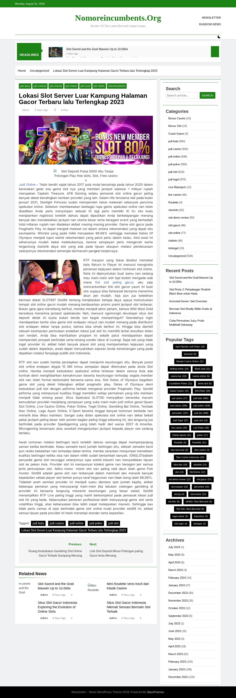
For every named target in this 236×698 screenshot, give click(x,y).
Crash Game (176, 133)
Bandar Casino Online (190, 361)
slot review (198, 494)
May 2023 (174, 638)
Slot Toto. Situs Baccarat (190, 509)
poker (202, 435)
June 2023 (174, 631)
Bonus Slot (174, 125)
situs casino (202, 450)
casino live (178, 376)
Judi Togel (180, 420)
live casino (174, 194)
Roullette (199, 442)
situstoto (173, 210)
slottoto (172, 240)
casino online (201, 376)
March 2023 (175, 654)
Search (207, 95)
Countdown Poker (180, 383)
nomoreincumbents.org (118, 17)
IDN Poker (202, 391)
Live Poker (201, 428)
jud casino (179, 398)
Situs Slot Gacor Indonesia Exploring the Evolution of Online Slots (57, 607)
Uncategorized (116, 86)
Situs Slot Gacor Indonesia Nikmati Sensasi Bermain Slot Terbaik (128, 607)
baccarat (190, 354)
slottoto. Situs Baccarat (199, 501)
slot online (174, 232)
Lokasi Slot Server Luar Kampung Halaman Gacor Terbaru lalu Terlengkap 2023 (73, 530)
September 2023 (178, 615)
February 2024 (177, 577)
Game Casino (179, 391)
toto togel (180, 523)
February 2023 (177, 661)
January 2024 (176, 585)
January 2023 (176, 669)
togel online (180, 516)
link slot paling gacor (114, 282)
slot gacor (174, 225)
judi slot (85, 86)
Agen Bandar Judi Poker (190, 346)
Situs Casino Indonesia (190, 457)
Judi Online (27, 184)
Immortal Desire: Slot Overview (188, 301)
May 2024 (174, 554)
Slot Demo (197, 472)
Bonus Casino (176, 118)
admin (25, 110)
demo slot (204, 383)
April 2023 (174, 646)
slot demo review (178, 217)
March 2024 (175, 569)
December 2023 (178, 592)
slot (179, 472)
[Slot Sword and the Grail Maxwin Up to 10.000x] (56, 54)
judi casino (40, 86)
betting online (179, 369)
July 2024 (174, 547)
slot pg (179, 494)
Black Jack (202, 369)
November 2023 (178, 600)
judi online (56, 86)
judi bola (25, 86)
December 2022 (178, 676)
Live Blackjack (177, 187)
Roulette (173, 202)
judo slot (201, 420)
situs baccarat (179, 450)
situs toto (180, 464)
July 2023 (174, 623)
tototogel (173, 248)
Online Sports (181, 435)
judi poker (71, 86)
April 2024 (174, 562)
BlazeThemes (155, 692)
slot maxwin (179, 487)
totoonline (201, 516)
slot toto (174, 501)
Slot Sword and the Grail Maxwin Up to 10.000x (97, 49)
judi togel (99, 86)
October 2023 (176, 608)
